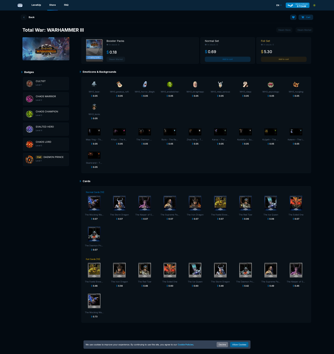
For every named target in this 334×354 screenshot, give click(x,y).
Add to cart (228, 59)
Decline (222, 344)
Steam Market (304, 30)
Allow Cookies (239, 344)
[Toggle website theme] (314, 5)
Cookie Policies (185, 344)
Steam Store (284, 30)
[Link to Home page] (20, 5)
